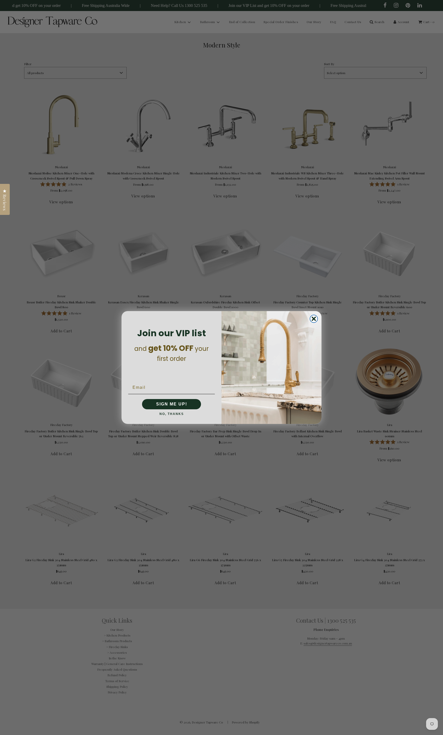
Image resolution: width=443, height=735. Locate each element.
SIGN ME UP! (171, 404)
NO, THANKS (171, 414)
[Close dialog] (314, 319)
